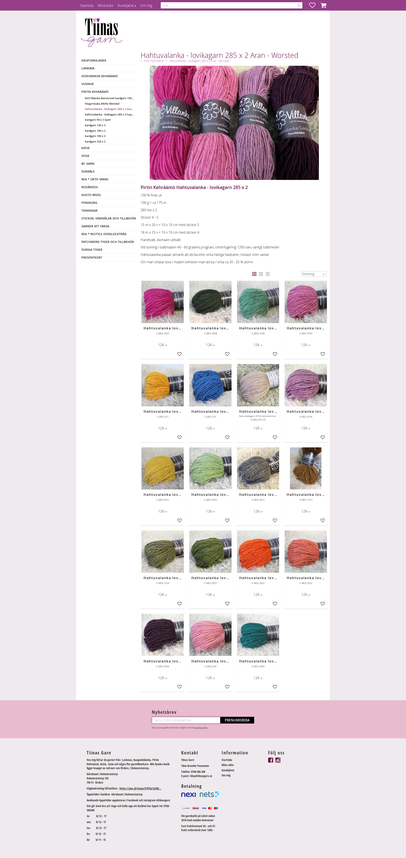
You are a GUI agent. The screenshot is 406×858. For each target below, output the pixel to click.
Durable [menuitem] (88, 171)
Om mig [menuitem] (146, 5)
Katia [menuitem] (85, 148)
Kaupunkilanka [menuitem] (93, 60)
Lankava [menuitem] (88, 68)
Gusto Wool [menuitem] (91, 195)
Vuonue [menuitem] (87, 84)
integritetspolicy (200, 727)
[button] (314, 5)
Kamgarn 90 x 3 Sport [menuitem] (98, 120)
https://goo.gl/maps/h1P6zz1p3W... (140, 788)
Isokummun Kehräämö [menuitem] (99, 76)
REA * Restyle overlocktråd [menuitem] (103, 234)
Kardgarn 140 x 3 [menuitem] (95, 125)
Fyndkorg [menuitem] (89, 203)
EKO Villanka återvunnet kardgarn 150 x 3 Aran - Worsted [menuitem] (109, 98)
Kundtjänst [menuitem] (126, 5)
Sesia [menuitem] (85, 156)
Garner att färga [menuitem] (95, 226)
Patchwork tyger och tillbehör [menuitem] (107, 242)
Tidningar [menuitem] (89, 210)
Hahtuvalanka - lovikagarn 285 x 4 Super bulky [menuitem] (109, 114)
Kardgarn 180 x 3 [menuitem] (95, 136)
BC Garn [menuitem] (87, 164)
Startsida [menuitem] (86, 5)
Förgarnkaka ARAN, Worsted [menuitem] (102, 104)
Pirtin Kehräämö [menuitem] (94, 92)
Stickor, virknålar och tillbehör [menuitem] (108, 218)
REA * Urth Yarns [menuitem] (94, 179)
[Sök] (299, 5)
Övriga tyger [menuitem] (91, 250)
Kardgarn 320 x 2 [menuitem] (95, 141)
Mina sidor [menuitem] (106, 5)
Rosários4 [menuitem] (89, 187)
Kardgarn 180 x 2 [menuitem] (95, 131)
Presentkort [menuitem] (91, 257)
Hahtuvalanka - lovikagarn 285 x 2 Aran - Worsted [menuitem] (109, 109)
